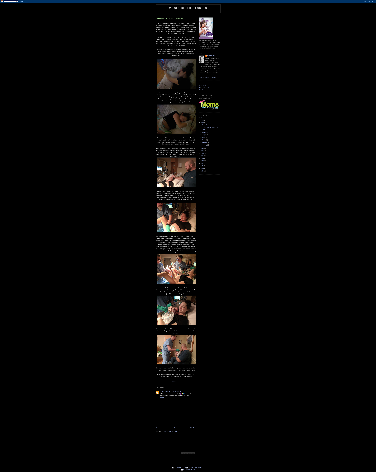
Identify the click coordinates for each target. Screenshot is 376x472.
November (205, 125)
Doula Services (203, 90)
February (205, 142)
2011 (202, 166)
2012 (202, 163)
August (204, 134)
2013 (202, 161)
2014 (202, 158)
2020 (202, 120)
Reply (162, 397)
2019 (202, 122)
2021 (202, 117)
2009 (202, 171)
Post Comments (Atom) (170, 431)
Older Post (193, 428)
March (204, 140)
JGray (162, 391)
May (203, 137)
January (204, 145)
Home (176, 428)
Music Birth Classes (204, 87)
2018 (202, 148)
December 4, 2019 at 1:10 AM (172, 391)
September (205, 132)
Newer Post (159, 428)
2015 (202, 156)
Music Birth (211, 55)
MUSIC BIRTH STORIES (188, 8)
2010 (202, 168)
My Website (202, 85)
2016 (202, 153)
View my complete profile (207, 77)
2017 (202, 150)
